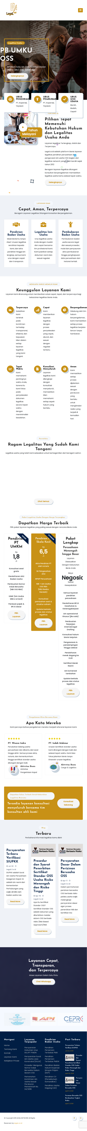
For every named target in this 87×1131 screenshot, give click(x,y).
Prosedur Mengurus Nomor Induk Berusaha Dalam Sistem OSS (33, 1069)
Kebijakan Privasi (11, 1060)
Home (7, 1045)
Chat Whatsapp (43, 981)
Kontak (7, 1053)
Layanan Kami (10, 1057)
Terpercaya (22, 307)
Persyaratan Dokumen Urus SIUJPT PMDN (31, 1050)
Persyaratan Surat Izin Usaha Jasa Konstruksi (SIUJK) (32, 1059)
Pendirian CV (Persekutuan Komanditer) (51, 1079)
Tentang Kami (10, 1049)
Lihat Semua (43, 501)
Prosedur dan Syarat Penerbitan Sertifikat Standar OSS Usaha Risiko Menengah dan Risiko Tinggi (43, 876)
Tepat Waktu (19, 368)
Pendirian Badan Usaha (16, 233)
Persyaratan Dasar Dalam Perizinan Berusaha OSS (71, 868)
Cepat (46, 307)
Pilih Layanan (16, 615)
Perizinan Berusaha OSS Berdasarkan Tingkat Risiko (73, 1098)
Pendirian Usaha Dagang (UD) (52, 1086)
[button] (83, 60)
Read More (15, 901)
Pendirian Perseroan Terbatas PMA (51, 1050)
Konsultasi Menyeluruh (49, 368)
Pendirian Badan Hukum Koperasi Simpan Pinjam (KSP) (52, 1069)
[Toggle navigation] (80, 10)
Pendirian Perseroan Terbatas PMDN (52, 1059)
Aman (73, 367)
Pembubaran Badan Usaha (70, 233)
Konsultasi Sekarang (68, 803)
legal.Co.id (11, 869)
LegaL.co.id (18, 1123)
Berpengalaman (78, 307)
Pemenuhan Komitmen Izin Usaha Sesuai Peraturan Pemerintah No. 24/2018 (31, 1082)
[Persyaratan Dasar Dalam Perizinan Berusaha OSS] (69, 1080)
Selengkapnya (17, 76)
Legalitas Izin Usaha (43, 233)
